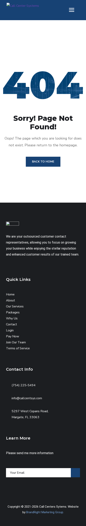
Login (10, 330)
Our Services (15, 306)
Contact (11, 324)
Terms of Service (18, 348)
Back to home (43, 161)
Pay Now (12, 336)
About (10, 300)
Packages (13, 312)
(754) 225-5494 (24, 385)
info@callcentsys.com (27, 398)
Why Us (12, 318)
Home (10, 294)
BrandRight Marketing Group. (45, 512)
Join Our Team (16, 342)
